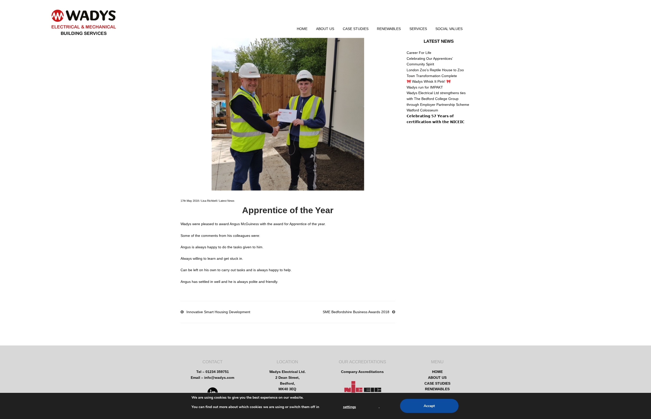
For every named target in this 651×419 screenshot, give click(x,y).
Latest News (226, 200)
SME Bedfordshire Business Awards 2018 (356, 312)
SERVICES (418, 29)
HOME (302, 29)
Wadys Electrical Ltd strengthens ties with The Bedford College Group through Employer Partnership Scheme (438, 98)
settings (349, 406)
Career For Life (419, 53)
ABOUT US (325, 29)
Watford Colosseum (422, 110)
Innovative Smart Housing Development (218, 312)
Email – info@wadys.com (212, 377)
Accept (429, 405)
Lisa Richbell (209, 200)
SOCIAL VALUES (449, 29)
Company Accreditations (362, 372)
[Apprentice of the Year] (288, 114)
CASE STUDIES (355, 29)
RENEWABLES (389, 29)
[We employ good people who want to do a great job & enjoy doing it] (84, 27)
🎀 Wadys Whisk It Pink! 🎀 (429, 81)
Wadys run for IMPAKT (425, 87)
